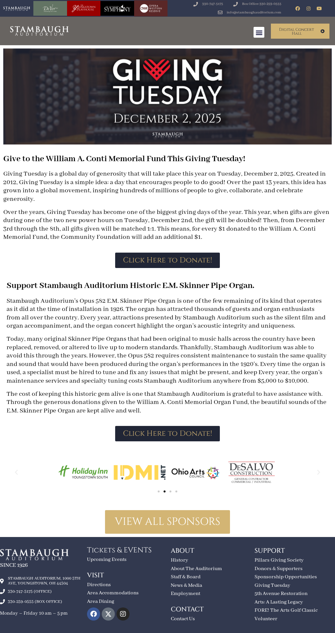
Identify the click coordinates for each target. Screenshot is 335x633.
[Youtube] (319, 8)
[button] (259, 32)
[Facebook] (297, 8)
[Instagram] (308, 8)
